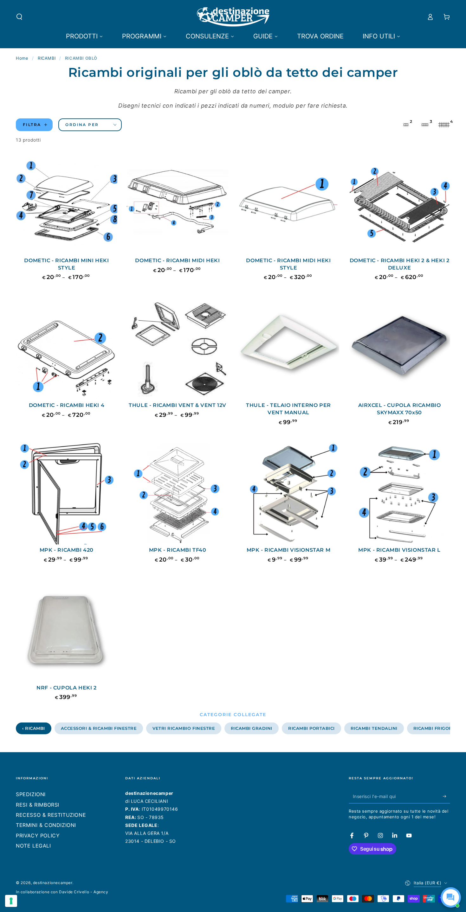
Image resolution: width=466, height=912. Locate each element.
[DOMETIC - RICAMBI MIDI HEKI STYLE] (288, 204)
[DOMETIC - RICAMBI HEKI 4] (66, 349)
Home (22, 58)
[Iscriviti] (446, 796)
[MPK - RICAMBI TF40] (177, 493)
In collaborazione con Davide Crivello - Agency (62, 891)
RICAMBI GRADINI (251, 728)
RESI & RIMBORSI (37, 805)
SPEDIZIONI (31, 794)
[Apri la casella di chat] (451, 897)
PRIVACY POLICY (38, 835)
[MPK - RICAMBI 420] (66, 493)
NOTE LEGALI (33, 845)
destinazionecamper (52, 882)
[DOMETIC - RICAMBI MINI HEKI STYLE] (66, 204)
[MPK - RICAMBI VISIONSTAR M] (288, 493)
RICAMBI (46, 58)
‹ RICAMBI (33, 728)
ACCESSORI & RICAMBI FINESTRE (99, 728)
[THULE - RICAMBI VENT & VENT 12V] (177, 349)
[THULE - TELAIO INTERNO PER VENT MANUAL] (288, 349)
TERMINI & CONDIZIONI (46, 825)
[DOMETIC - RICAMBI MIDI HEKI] (177, 204)
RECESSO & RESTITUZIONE (51, 815)
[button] (19, 17)
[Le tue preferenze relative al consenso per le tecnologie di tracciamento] (11, 901)
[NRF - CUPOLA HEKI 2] (66, 631)
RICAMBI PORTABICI (311, 728)
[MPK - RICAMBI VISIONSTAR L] (399, 493)
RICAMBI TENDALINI (374, 728)
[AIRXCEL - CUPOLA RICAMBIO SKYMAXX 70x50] (399, 349)
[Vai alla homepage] (233, 16)
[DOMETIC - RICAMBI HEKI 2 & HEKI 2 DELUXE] (399, 204)
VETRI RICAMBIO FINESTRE (183, 728)
